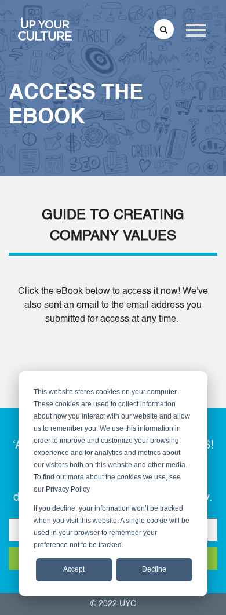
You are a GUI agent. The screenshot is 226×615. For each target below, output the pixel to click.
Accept (74, 569)
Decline (154, 569)
